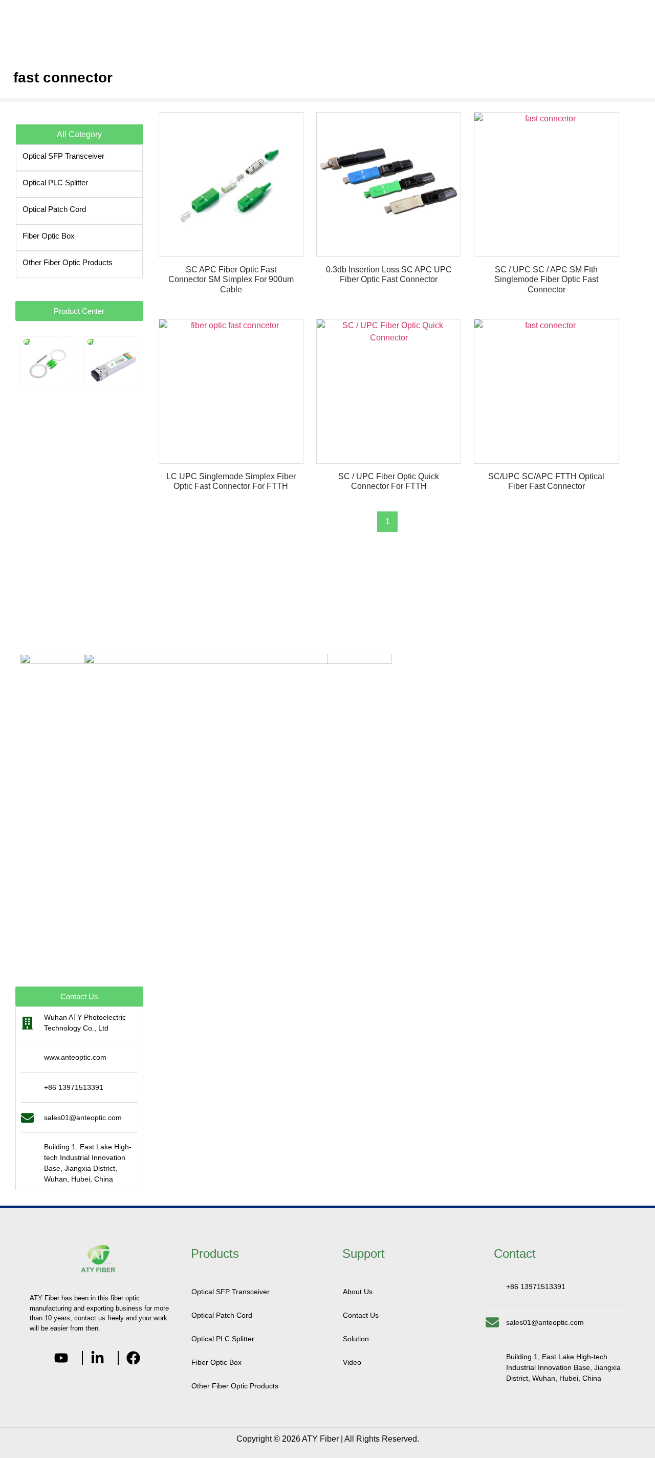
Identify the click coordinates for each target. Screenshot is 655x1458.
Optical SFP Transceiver (63, 156)
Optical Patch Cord (54, 209)
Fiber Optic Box (49, 235)
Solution (356, 1339)
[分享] (621, 11)
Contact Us (361, 1315)
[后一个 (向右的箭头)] (637, 729)
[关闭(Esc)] (643, 11)
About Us (358, 1292)
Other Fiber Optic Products (68, 262)
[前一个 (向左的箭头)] (18, 729)
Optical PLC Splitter (55, 182)
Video (352, 1362)
